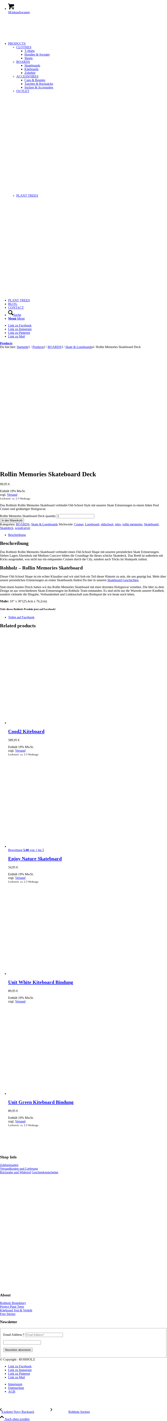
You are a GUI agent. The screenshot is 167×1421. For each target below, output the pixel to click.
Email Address (13, 1334)
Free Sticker (7, 1314)
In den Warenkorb (12, 520)
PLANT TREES (27, 195)
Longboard (92, 524)
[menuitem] (87, 170)
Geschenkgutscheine (45, 1172)
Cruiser (78, 524)
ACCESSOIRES (27, 76)
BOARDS (23, 62)
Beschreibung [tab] (17, 535)
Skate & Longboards (44, 524)
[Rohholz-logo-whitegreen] (30, 36)
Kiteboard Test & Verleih (16, 1310)
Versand (12, 494)
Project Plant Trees (12, 1306)
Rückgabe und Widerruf (15, 1172)
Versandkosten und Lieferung (19, 1168)
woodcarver (22, 528)
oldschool (107, 524)
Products (6, 343)
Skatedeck (6, 528)
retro (118, 524)
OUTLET (22, 91)
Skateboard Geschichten (122, 580)
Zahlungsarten (9, 1165)
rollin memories (132, 524)
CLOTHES (23, 47)
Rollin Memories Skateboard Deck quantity (28, 516)
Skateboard (151, 524)
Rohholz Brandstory (13, 1303)
